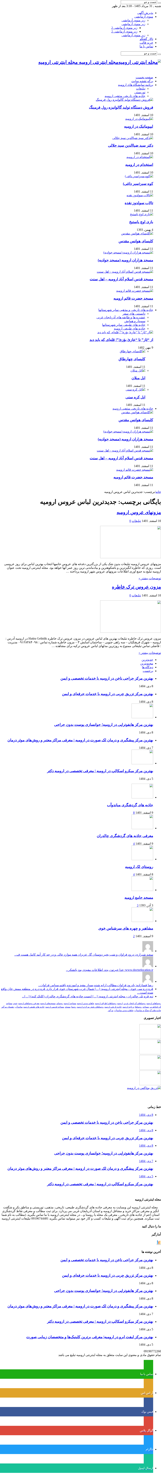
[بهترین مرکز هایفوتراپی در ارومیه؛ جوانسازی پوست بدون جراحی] (150, 1037)
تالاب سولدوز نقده (139, 203)
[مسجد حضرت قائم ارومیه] (134, 290)
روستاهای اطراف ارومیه (105, 1003)
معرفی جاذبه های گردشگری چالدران (125, 836)
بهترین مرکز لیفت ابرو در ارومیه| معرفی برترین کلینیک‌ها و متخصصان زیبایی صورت (89, 1337)
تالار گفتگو (146, 39)
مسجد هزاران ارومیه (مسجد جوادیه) (125, 260)
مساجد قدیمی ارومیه (54, 1007)
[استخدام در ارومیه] (139, 157)
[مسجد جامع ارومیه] (142, 890)
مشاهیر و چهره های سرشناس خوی (125, 928)
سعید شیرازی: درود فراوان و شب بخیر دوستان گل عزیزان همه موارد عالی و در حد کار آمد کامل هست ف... (83, 954)
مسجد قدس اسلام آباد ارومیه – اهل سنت (121, 279)
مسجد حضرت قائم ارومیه (133, 298)
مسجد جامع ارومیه (138, 897)
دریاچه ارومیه (128, 1007)
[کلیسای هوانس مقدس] (137, 233)
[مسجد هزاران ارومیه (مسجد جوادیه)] (128, 252)
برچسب (148, 671)
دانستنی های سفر (134, 313)
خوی (15, 1003)
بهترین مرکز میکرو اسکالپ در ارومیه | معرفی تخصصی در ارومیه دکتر (100, 771)
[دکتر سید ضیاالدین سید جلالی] (132, 138)
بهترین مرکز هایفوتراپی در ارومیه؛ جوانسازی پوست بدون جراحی (103, 725)
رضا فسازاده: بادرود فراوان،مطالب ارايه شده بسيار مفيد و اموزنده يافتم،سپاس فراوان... (95, 985)
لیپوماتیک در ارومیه (138, 126)
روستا (73, 1007)
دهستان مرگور (7, 1007)
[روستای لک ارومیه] (142, 859)
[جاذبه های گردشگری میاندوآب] (142, 797)
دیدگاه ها (147, 667)
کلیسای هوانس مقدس (136, 241)
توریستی (139, 92)
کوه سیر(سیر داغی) (138, 184)
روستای (59, 1003)
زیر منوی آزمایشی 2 (124, 27)
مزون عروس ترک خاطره (136, 586)
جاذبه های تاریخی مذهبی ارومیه (125, 96)
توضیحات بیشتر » (150, 578)
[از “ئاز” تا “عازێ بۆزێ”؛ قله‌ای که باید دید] (125, 332)
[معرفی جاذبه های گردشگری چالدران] (142, 828)
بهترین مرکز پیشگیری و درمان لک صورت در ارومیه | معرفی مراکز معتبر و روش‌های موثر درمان (80, 740)
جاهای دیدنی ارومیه (85, 1003)
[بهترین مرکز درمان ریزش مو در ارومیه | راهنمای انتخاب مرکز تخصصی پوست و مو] (150, 1068)
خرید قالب (146, 42)
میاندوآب (19, 1007)
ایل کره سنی (135, 397)
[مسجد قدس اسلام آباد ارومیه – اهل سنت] (125, 271)
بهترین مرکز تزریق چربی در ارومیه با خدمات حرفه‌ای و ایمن (107, 694)
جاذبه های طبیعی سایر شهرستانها (123, 324)
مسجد (67, 1007)
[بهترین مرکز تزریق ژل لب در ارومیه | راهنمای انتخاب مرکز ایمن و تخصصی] (150, 1084)
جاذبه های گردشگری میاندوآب (130, 805)
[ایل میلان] (137, 370)
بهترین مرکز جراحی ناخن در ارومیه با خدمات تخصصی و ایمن (106, 678)
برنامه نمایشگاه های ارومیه (135, 84)
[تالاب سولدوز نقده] (140, 195)
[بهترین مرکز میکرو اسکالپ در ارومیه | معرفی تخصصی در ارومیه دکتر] (150, 1053)
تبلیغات (140, 88)
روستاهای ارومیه (153, 1003)
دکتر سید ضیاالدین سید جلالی (130, 145)
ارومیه (120, 1003)
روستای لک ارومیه (139, 867)
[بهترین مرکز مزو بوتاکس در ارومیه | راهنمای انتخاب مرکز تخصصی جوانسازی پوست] (144, 1088)
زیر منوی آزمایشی (133, 20)
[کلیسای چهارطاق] (132, 351)
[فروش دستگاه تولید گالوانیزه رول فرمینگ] (124, 99)
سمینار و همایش (134, 321)
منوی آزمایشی (143, 16)
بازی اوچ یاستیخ (141, 222)
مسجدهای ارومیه (48, 1003)
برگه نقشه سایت (142, 81)
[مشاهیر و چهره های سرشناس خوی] (142, 920)
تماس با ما (146, 46)
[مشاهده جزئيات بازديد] (158, 1244)
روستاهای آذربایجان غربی (134, 1003)
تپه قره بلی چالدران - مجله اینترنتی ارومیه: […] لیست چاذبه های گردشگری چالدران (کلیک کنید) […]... (87, 996)
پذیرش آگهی (145, 13)
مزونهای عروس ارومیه (139, 512)
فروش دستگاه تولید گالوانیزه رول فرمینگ (121, 107)
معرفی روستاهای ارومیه (28, 1003)
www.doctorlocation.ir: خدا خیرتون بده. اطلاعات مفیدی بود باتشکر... (109, 970)
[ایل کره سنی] (135, 389)
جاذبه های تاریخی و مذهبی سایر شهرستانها (125, 310)
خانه (158, 492)
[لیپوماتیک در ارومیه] (139, 118)
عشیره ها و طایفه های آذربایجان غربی (120, 317)
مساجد (146, 1007)
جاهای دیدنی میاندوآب (124, 1010)
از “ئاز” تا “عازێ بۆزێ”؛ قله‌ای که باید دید (121, 340)
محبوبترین (146, 663)
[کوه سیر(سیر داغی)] (139, 176)
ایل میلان (138, 378)
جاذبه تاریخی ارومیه (113, 1007)
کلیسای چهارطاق (132, 359)
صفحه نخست (144, 77)
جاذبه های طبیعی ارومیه (129, 328)
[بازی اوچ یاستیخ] (141, 214)
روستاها (138, 1007)
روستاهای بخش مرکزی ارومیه (90, 1007)
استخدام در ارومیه (139, 165)
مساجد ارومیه (70, 1003)
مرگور (110, 1010)
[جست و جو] (159, 3)
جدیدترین (147, 659)
